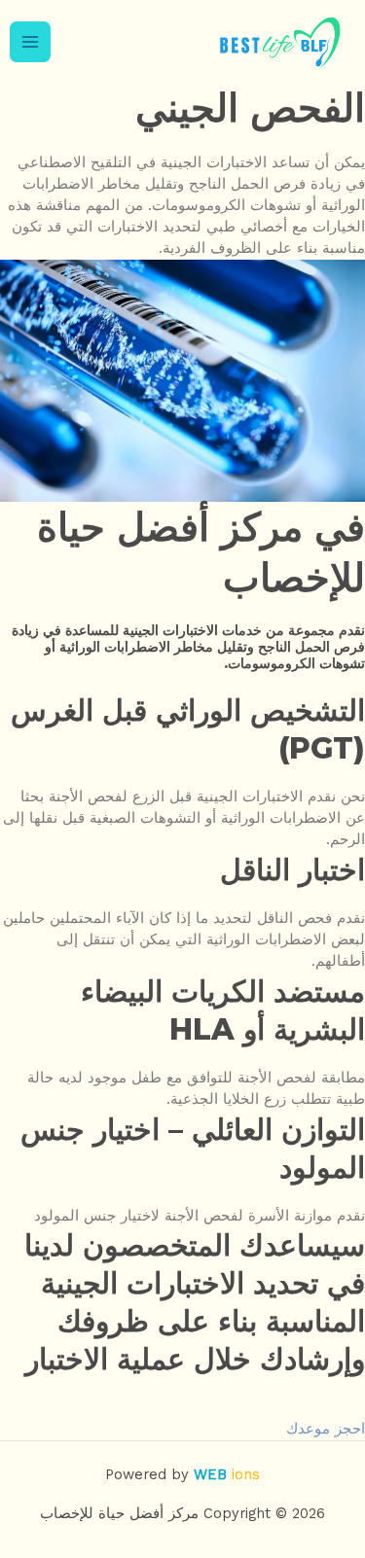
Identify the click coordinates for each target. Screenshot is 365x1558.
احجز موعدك (325, 1428)
